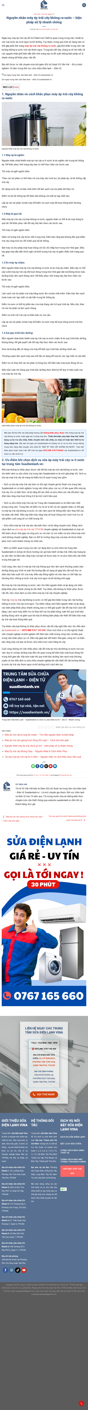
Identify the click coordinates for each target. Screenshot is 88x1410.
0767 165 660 (39, 630)
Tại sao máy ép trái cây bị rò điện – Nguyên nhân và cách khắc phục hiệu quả (43, 756)
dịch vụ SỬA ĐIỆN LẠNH (72, 1137)
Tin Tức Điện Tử (47, 14)
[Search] (84, 5)
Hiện (16, 87)
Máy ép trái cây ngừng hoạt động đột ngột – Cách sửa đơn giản (37, 740)
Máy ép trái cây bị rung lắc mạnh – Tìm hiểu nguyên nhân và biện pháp (39, 734)
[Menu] (3, 5)
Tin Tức (37, 14)
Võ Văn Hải (54, 29)
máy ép (13, 600)
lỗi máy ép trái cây (65, 775)
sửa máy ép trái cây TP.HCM (29, 529)
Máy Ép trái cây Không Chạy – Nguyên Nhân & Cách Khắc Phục (36, 751)
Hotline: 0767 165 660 (72, 1171)
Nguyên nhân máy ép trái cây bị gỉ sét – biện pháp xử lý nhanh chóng (39, 745)
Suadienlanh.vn (12, 630)
